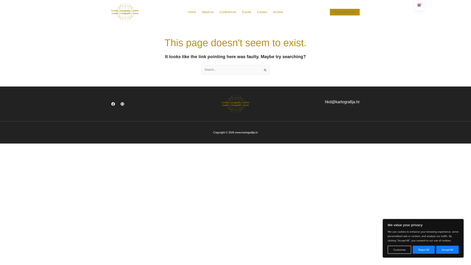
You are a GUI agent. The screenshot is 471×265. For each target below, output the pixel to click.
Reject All (423, 249)
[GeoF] (122, 104)
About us (208, 12)
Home (192, 12)
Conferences (227, 12)
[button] (345, 12)
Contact (262, 12)
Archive (278, 12)
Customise (399, 249)
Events (246, 12)
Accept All (447, 249)
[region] (423, 238)
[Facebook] (113, 104)
